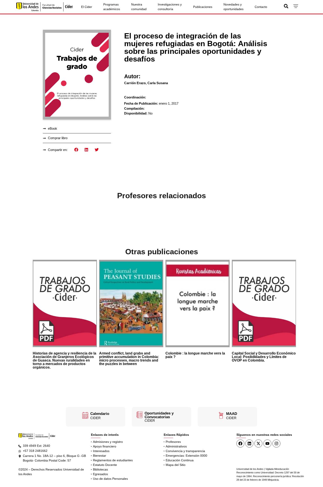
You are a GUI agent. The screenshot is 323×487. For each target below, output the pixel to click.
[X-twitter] (258, 443)
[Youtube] (267, 443)
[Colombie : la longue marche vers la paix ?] (197, 303)
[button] (76, 149)
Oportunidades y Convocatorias (159, 415)
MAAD (231, 414)
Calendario (99, 414)
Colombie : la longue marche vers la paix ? (195, 355)
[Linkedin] (249, 443)
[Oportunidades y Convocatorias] (139, 414)
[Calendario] (85, 415)
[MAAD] (221, 415)
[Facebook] (240, 443)
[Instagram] (276, 443)
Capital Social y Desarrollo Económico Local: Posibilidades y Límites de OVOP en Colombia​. (264, 356)
